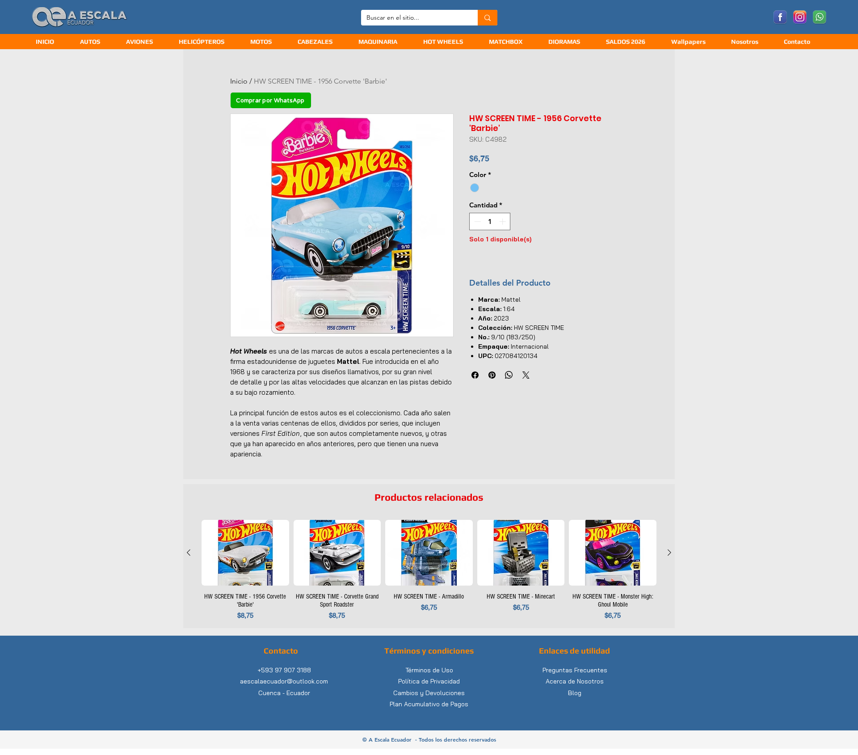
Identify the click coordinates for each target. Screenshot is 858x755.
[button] (321, 41)
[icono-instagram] (800, 17)
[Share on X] (526, 375)
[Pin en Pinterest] (492, 375)
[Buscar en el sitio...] (487, 17)
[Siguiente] (669, 552)
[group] (429, 570)
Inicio (239, 81)
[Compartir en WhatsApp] (509, 375)
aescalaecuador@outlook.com (284, 681)
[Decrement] (477, 221)
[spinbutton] (490, 221)
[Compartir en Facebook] (475, 375)
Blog (574, 693)
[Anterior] (188, 552)
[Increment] (503, 221)
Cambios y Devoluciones (429, 693)
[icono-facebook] (780, 17)
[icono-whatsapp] (819, 17)
